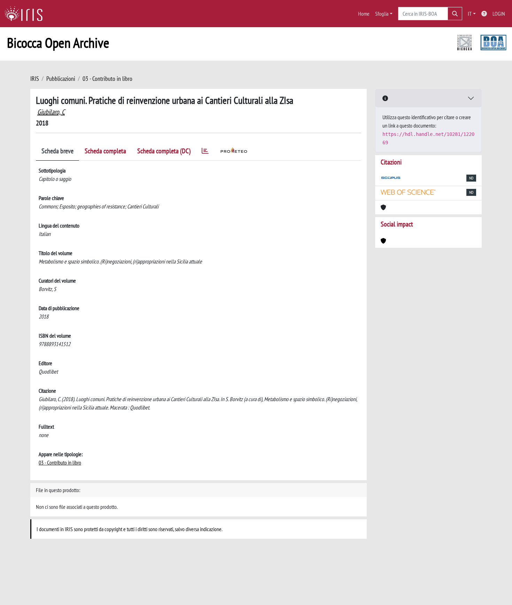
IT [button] (470, 13)
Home (364, 13)
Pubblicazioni (60, 79)
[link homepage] (26, 13)
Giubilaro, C (51, 111)
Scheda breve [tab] (57, 150)
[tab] (205, 152)
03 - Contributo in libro (107, 79)
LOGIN (498, 13)
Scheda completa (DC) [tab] (164, 150)
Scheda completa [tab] (105, 150)
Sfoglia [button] (381, 13)
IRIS (34, 79)
